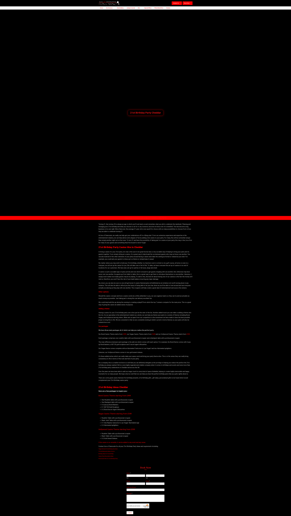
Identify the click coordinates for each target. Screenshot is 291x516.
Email (148, 481)
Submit (130, 512)
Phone (128, 481)
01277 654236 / (153, 218)
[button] (177, 3)
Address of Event (131, 487)
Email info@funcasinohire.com (134, 218)
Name (129, 473)
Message (129, 493)
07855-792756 (162, 218)
